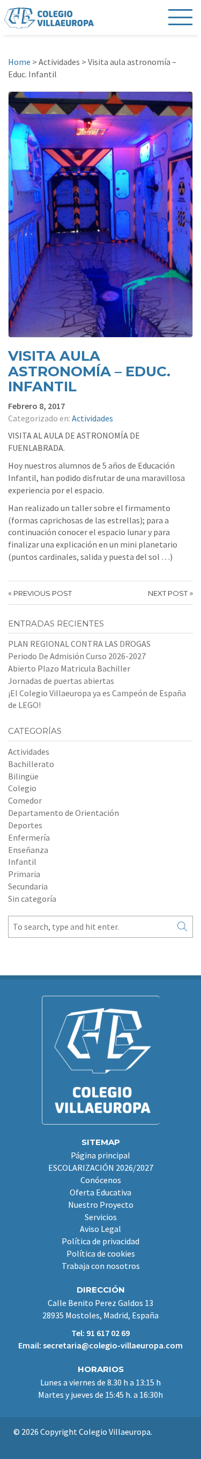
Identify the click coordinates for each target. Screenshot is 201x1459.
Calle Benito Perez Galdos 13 (100, 1302)
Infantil (22, 861)
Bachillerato (31, 763)
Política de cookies (100, 1253)
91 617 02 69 (108, 1332)
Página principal (100, 1155)
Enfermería (29, 837)
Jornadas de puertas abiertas (61, 680)
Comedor (25, 800)
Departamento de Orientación (63, 812)
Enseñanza (28, 849)
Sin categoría (32, 898)
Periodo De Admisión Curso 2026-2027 (77, 656)
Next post (168, 593)
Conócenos (100, 1180)
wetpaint (106, 1444)
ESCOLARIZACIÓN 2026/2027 (100, 1167)
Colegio (22, 788)
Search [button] (182, 927)
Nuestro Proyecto (100, 1204)
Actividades (92, 418)
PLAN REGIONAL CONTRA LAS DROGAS (79, 643)
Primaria (24, 874)
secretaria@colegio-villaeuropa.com (113, 1345)
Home (19, 61)
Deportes (25, 825)
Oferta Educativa (100, 1192)
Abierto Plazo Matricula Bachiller (69, 668)
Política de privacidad (100, 1241)
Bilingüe (23, 776)
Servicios (101, 1217)
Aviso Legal (100, 1228)
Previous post (42, 593)
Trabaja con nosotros (101, 1265)
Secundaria (28, 886)
